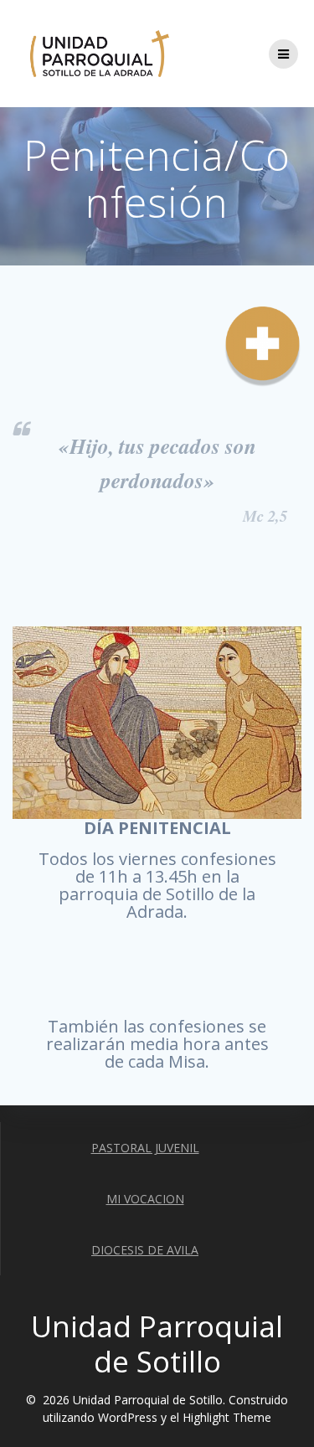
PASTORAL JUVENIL (145, 1148)
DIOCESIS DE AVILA (144, 1250)
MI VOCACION (145, 1199)
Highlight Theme (227, 1417)
